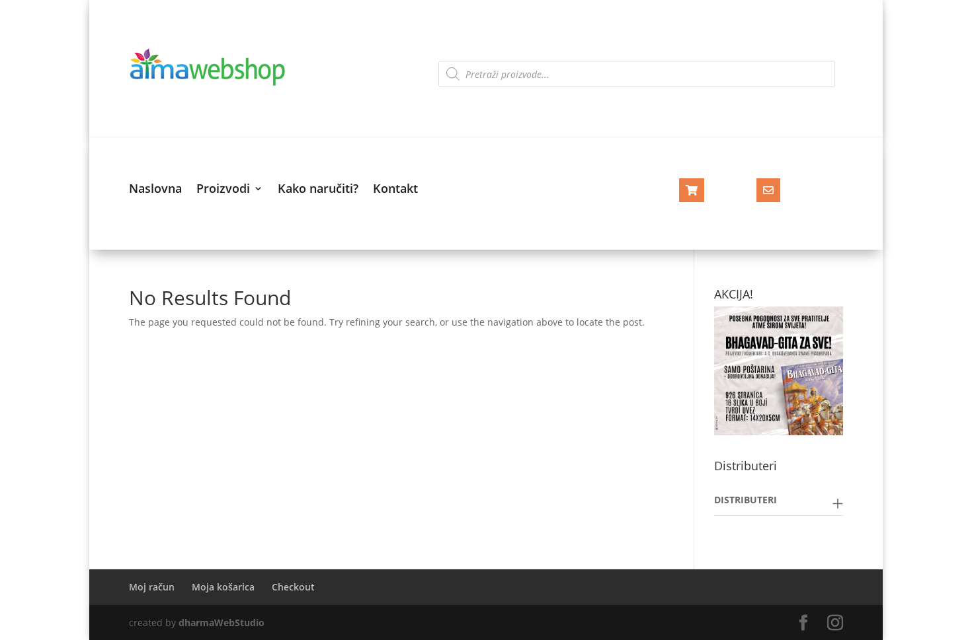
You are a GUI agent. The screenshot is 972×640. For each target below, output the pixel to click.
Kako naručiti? (318, 190)
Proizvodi (223, 190)
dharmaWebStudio (221, 622)
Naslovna (155, 190)
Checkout (293, 587)
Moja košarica (223, 587)
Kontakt (395, 190)
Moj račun (152, 587)
